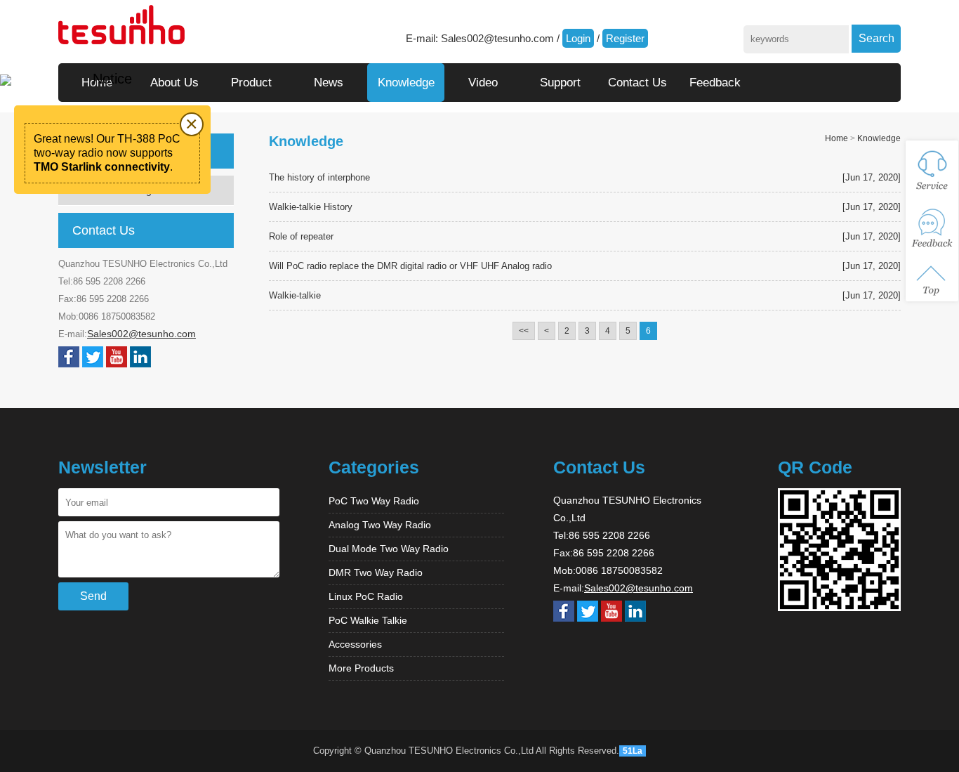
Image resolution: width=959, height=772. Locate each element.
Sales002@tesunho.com (497, 38)
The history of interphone (319, 177)
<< (524, 331)
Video (483, 82)
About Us (174, 82)
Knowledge (406, 82)
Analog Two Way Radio (380, 524)
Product (251, 82)
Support (560, 82)
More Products (361, 668)
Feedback (715, 82)
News (328, 82)
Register (625, 38)
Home (836, 138)
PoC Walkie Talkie (368, 620)
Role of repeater (301, 236)
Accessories (355, 644)
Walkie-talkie (295, 295)
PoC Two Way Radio (374, 500)
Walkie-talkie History (310, 207)
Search (876, 38)
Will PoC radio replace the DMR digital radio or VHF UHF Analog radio (410, 266)
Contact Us (637, 82)
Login (578, 38)
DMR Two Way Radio (376, 572)
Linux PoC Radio (366, 596)
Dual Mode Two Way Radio (389, 548)
